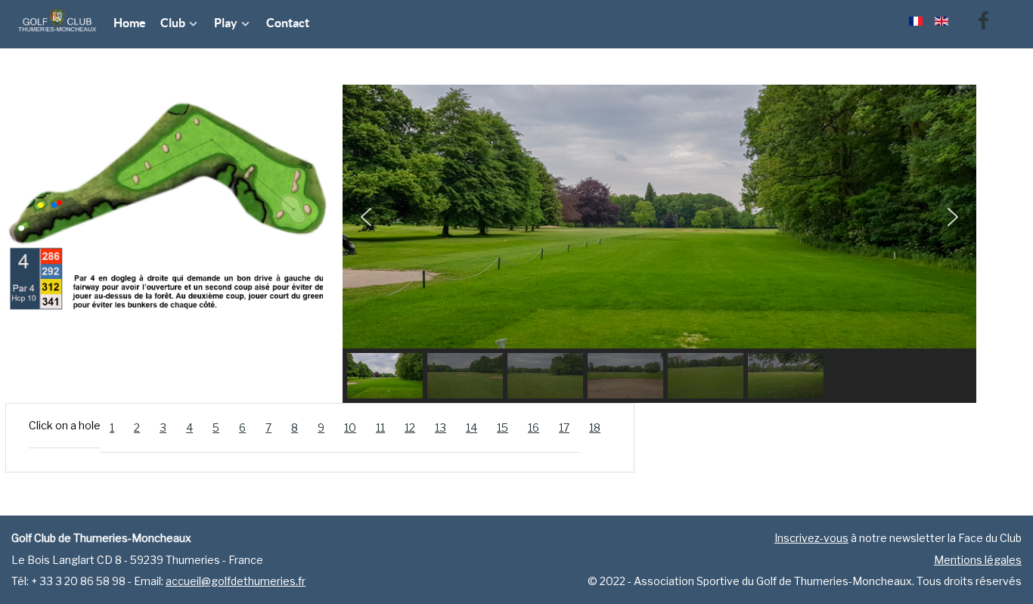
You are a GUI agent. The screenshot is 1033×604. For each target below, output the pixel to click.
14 (471, 427)
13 (440, 427)
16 (533, 427)
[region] (659, 244)
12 (410, 427)
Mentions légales (978, 559)
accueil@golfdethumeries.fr (236, 581)
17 (564, 427)
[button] (366, 217)
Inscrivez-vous (811, 537)
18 (594, 427)
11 (380, 427)
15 (502, 427)
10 (350, 427)
